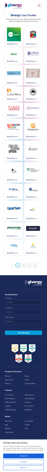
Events (27, 376)
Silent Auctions (29, 395)
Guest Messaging (10, 410)
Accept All (23, 456)
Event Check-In (29, 406)
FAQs (26, 429)
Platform (7, 376)
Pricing (27, 380)
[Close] (44, 441)
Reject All (23, 468)
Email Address (9, 317)
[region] (23, 455)
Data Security (9, 432)
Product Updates (30, 384)
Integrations (28, 410)
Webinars (8, 429)
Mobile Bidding (10, 399)
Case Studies (29, 421)
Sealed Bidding (30, 399)
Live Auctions (9, 395)
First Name (8, 298)
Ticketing (7, 406)
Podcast (27, 425)
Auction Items (9, 380)
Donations (28, 402)
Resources (8, 421)
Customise (23, 462)
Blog (6, 425)
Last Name (8, 308)
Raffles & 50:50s (10, 402)
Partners (7, 384)
